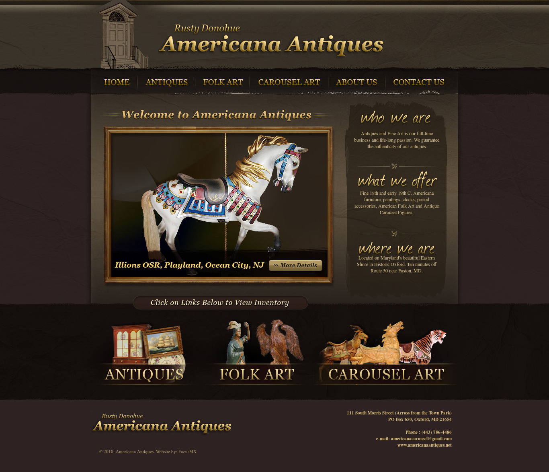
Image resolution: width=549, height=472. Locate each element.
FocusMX (187, 451)
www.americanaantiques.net (424, 445)
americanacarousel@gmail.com (421, 438)
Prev (86, 184)
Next (347, 184)
